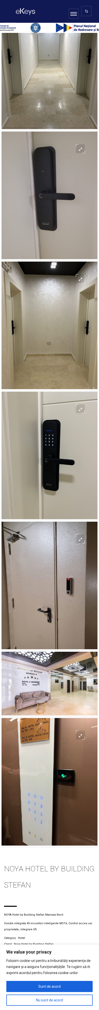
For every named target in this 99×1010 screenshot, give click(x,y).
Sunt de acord (49, 986)
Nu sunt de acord (49, 1000)
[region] (49, 977)
